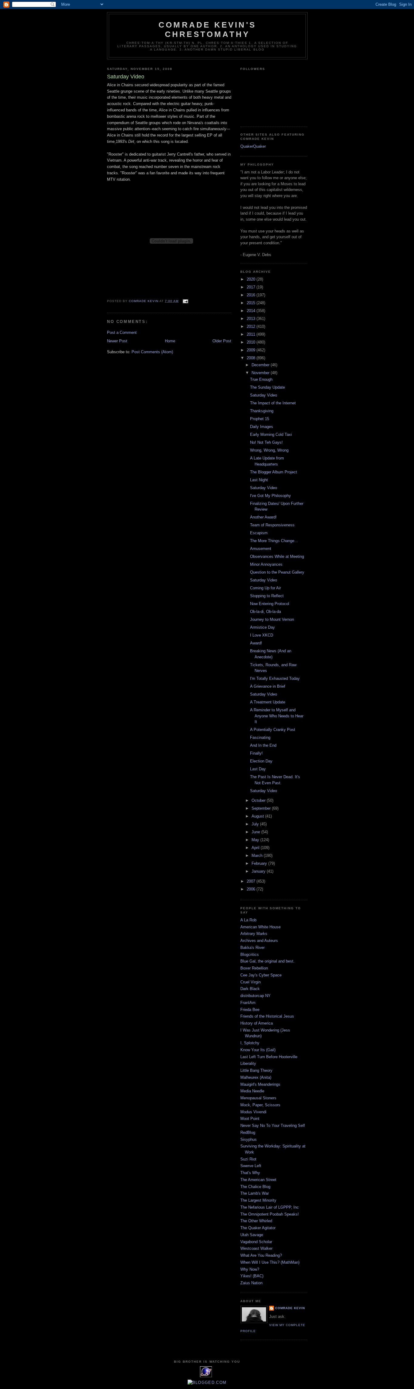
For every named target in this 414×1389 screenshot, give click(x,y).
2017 (251, 287)
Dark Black (250, 988)
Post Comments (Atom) (152, 352)
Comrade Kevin (290, 1308)
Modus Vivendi (253, 1112)
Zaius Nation (251, 1283)
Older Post (221, 341)
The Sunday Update (267, 387)
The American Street (258, 1179)
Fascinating (260, 737)
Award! (256, 643)
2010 (251, 342)
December (261, 365)
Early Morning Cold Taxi (271, 434)
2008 (251, 358)
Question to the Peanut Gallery (277, 572)
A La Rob (248, 920)
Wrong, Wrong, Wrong (269, 450)
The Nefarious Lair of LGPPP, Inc (269, 1207)
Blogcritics (249, 954)
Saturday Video (263, 395)
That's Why (250, 1172)
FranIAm (247, 1002)
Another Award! (263, 517)
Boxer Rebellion (254, 968)
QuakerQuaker (253, 146)
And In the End (263, 745)
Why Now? (249, 1269)
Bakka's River (252, 947)
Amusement (260, 548)
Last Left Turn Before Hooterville (268, 1057)
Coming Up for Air (265, 588)
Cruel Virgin (250, 982)
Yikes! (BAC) (251, 1276)
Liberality (248, 1063)
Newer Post (117, 341)
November (261, 372)
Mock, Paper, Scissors (260, 1105)
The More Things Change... (274, 540)
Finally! (256, 753)
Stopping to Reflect (267, 596)
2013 (251, 318)
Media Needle (252, 1091)
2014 (251, 310)
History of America (256, 1023)
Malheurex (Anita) (255, 1077)
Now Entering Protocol (269, 603)
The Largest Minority (258, 1200)
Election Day (261, 761)
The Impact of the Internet (273, 403)
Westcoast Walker (256, 1248)
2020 (251, 279)
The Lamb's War (254, 1193)
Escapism (259, 533)
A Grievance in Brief (267, 686)
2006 (251, 889)
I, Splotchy (249, 1043)
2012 (251, 326)
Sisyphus (248, 1139)
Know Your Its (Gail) (257, 1050)
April (256, 847)
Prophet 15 (259, 418)
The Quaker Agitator (257, 1228)
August (258, 816)
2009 (251, 350)
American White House (260, 927)
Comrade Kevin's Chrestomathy (207, 29)
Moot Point (249, 1118)
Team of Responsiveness (272, 525)
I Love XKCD (261, 635)
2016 (251, 295)
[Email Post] (185, 301)
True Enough (261, 379)
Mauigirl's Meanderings (260, 1084)
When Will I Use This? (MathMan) (269, 1262)
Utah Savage (251, 1235)
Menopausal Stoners (258, 1098)
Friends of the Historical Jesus (267, 1016)
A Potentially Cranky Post (272, 729)
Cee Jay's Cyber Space (261, 975)
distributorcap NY (255, 995)
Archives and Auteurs (259, 940)
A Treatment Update (267, 702)
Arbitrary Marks (253, 933)
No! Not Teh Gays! (266, 442)
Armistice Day (262, 627)
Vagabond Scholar (256, 1241)
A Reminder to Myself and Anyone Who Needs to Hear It (276, 716)
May (256, 840)
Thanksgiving (261, 411)
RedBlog (247, 1132)
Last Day (258, 769)
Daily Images (261, 426)
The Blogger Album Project (273, 472)
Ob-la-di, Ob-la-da (265, 611)
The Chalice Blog (255, 1186)
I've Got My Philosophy (270, 495)
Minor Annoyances (266, 564)
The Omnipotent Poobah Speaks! (269, 1214)
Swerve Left (250, 1166)
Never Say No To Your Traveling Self (272, 1125)
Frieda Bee (249, 1009)
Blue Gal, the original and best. (267, 961)
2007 (251, 881)
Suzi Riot (248, 1159)
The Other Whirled (256, 1221)
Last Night (259, 480)
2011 (251, 334)
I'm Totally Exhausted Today (275, 678)
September (262, 808)
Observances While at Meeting (277, 556)
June (256, 832)
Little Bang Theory (256, 1070)
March (258, 855)
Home (170, 341)
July (256, 824)
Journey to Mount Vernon (272, 619)
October (259, 800)
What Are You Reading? (261, 1255)
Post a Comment (122, 332)
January (259, 871)
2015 (251, 303)
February (260, 863)
